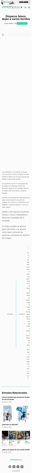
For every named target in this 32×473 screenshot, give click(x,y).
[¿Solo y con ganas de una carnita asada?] (16, 439)
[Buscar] (25, 7)
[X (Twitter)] (14, 466)
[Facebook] (10, 466)
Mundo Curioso (22, 23)
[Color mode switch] (21, 7)
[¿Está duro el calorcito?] (16, 414)
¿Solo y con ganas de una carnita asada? (16, 450)
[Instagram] (18, 466)
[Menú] (29, 7)
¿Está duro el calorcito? (10, 424)
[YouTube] (22, 466)
